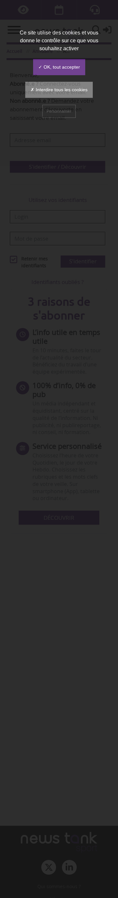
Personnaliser (59, 111)
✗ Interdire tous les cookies (59, 89)
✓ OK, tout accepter (59, 67)
